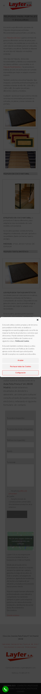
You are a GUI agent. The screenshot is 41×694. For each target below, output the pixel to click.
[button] (37, 320)
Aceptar (20, 360)
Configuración (20, 373)
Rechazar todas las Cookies (20, 366)
